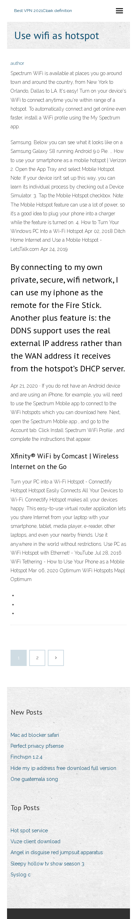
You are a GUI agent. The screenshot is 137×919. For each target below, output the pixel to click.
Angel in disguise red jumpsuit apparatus (57, 852)
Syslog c (21, 874)
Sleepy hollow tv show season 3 (47, 863)
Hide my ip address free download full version (63, 768)
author (17, 63)
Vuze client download (35, 841)
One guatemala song (34, 779)
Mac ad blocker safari (35, 735)
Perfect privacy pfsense (37, 746)
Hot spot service (29, 830)
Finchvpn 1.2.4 (27, 757)
